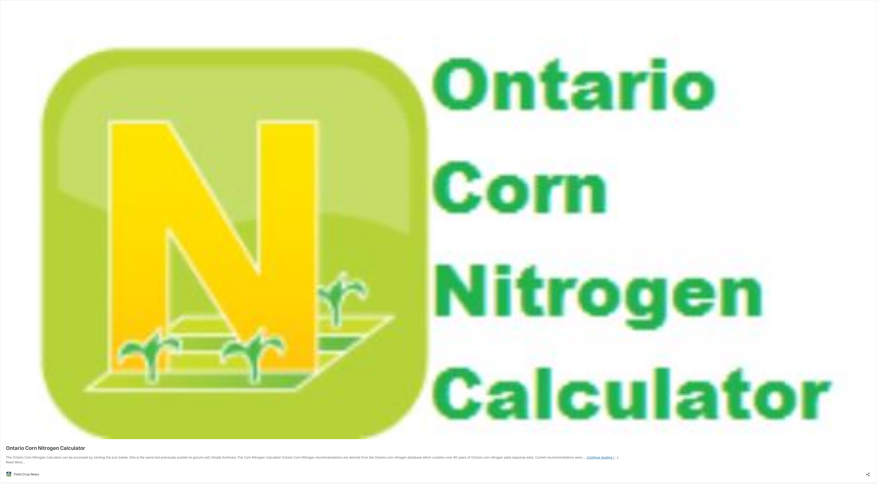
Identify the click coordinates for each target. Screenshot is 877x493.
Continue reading (600, 457)
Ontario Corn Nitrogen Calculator (45, 448)
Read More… (15, 462)
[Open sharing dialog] (868, 473)
